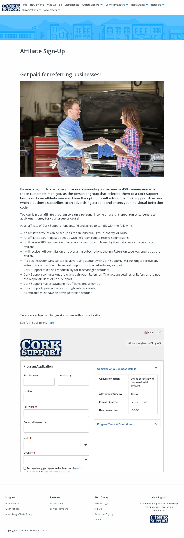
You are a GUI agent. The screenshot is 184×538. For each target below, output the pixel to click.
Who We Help (54, 4)
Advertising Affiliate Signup (19, 514)
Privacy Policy (32, 530)
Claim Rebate (72, 4)
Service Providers (59, 508)
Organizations (57, 503)
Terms (44, 530)
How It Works (37, 4)
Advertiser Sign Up (104, 514)
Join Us (98, 508)
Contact (99, 519)
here (51, 323)
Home (24, 4)
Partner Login (101, 503)
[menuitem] (24, 4)
